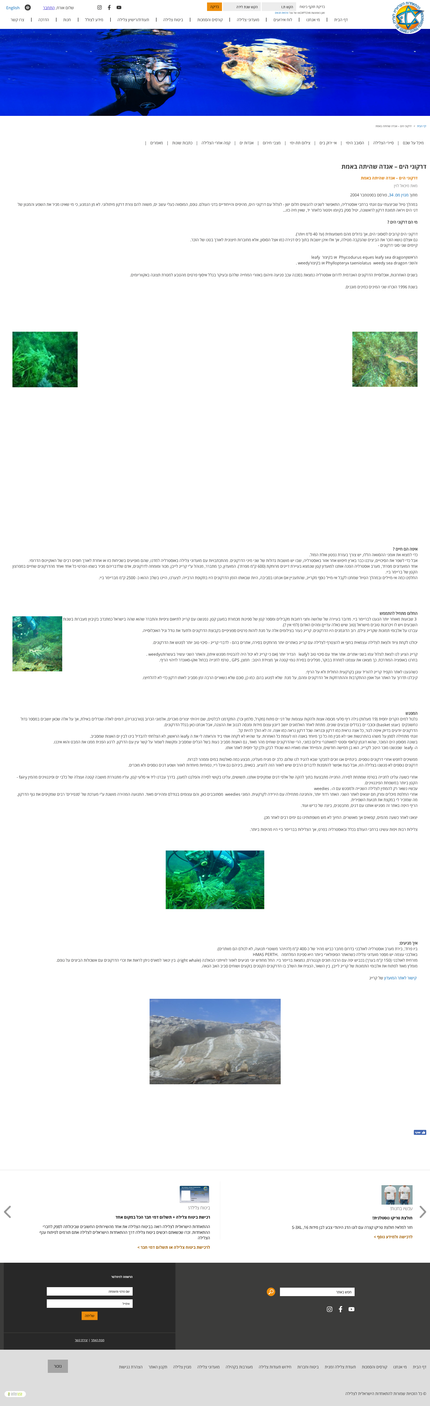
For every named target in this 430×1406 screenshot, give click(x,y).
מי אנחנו (400, 1367)
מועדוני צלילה (208, 1367)
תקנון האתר (158, 1367)
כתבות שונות (182, 143)
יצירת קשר (81, 1340)
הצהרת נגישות (131, 1367)
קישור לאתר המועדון (400, 978)
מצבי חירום (272, 143)
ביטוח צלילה (173, 19)
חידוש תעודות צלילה (275, 1367)
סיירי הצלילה (383, 143)
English (13, 7)
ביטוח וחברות (308, 1367)
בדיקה (214, 6)
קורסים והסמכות (210, 19)
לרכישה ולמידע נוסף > (393, 1237)
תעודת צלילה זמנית (340, 1367)
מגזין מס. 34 (399, 195)
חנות (67, 19)
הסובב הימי (355, 143)
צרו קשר (17, 19)
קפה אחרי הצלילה (216, 143)
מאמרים (156, 143)
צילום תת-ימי (300, 143)
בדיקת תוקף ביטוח (312, 6)
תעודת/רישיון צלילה (133, 19)
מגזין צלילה (182, 1367)
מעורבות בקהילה (239, 1367)
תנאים (278, 12)
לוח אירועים (282, 19)
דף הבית (341, 19)
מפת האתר (97, 1340)
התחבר (49, 7)
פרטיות (285, 12)
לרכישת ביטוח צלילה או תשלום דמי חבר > (173, 1247)
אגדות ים (247, 143)
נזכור (58, 1366)
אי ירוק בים (328, 143)
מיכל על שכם (413, 143)
